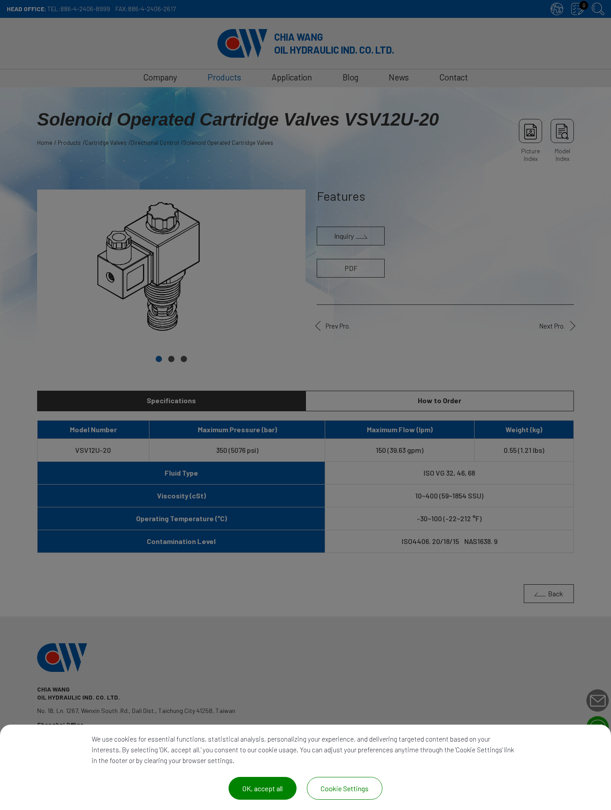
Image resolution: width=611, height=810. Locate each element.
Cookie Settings (345, 788)
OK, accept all (262, 788)
